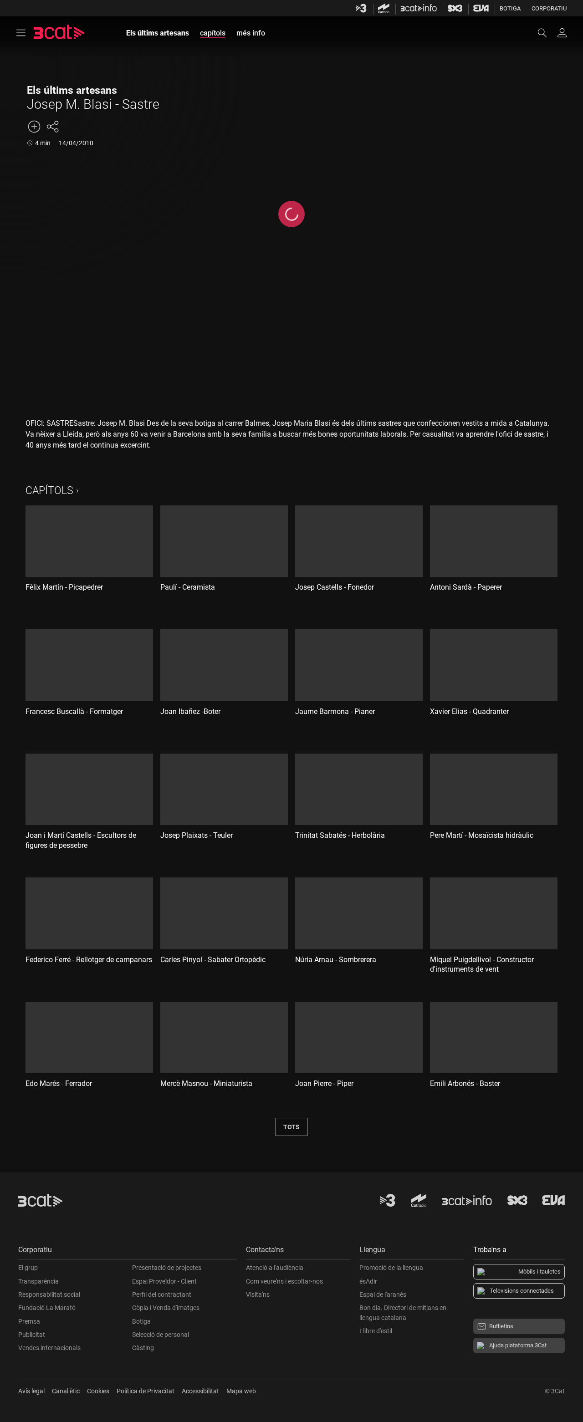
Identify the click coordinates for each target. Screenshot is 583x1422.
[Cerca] (547, 32)
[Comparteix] (52, 126)
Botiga (510, 8)
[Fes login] (562, 32)
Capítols (49, 490)
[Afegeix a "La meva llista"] (34, 126)
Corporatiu (549, 8)
